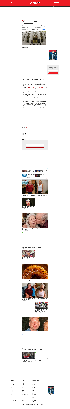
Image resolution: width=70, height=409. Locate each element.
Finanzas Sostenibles (35, 380)
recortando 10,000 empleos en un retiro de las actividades (37, 87)
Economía (27, 6)
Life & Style (23, 386)
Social (22, 399)
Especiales (34, 387)
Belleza (23, 383)
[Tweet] (42, 29)
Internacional (32, 6)
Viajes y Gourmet (13, 400)
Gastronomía (34, 396)
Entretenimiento (24, 388)
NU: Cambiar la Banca (53, 60)
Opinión (12, 393)
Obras (41, 6)
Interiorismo (23, 396)
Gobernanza (23, 400)
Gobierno (12, 389)
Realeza (12, 397)
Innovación (34, 381)
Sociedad (12, 394)
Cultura (23, 380)
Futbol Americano (35, 391)
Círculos (12, 398)
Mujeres (48, 6)
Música (23, 390)
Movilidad (23, 401)
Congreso (12, 391)
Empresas (19, 6)
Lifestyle (33, 393)
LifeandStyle (12, 387)
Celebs (23, 384)
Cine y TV (23, 389)
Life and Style (52, 6)
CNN (25, 133)
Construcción (23, 393)
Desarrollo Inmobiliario (25, 394)
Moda (22, 382)
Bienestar (33, 399)
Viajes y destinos (35, 398)
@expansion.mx (36, 404)
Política (23, 6)
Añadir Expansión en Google (35, 29)
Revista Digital (57, 2)
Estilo (22, 387)
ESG (44, 6)
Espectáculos (13, 396)
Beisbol (33, 390)
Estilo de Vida (34, 400)
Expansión (12, 380)
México (12, 390)
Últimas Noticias (13, 6)
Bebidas (33, 397)
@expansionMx (26, 47)
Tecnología (36, 6)
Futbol (33, 389)
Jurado (33, 401)
